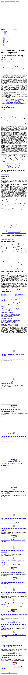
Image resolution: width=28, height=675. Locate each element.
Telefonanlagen (17, 295)
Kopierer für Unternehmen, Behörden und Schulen (10, 320)
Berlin (4, 36)
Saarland (5, 34)
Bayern (4, 45)
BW (4, 44)
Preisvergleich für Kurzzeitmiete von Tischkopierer (10, 314)
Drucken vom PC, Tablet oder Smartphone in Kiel (10, 382)
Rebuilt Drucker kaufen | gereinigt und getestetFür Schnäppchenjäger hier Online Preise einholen (14, 100)
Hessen (4, 33)
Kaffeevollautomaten (18, 294)
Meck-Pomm (5, 37)
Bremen (4, 35)
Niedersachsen (6, 43)
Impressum (7, 1)
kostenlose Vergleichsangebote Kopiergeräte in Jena (11, 302)
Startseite (2, 1)
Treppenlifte (16, 296)
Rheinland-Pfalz (6, 41)
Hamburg (5, 31)
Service (4, 47)
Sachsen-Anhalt (6, 46)
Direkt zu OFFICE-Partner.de (14, 433)
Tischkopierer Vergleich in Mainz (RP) (13, 572)
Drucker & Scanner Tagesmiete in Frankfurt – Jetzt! (11, 646)
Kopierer (3, 296)
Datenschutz (12, 1)
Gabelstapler (3, 294)
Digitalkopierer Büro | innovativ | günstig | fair (9, 325)
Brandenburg (5, 32)
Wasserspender (4, 295)
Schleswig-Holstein (7, 39)
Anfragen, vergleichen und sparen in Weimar (9, 324)
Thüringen (5, 40)
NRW (4, 38)
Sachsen (5, 42)
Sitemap (17, 1)
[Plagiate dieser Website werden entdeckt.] (9, 674)
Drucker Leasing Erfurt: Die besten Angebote (9, 308)
